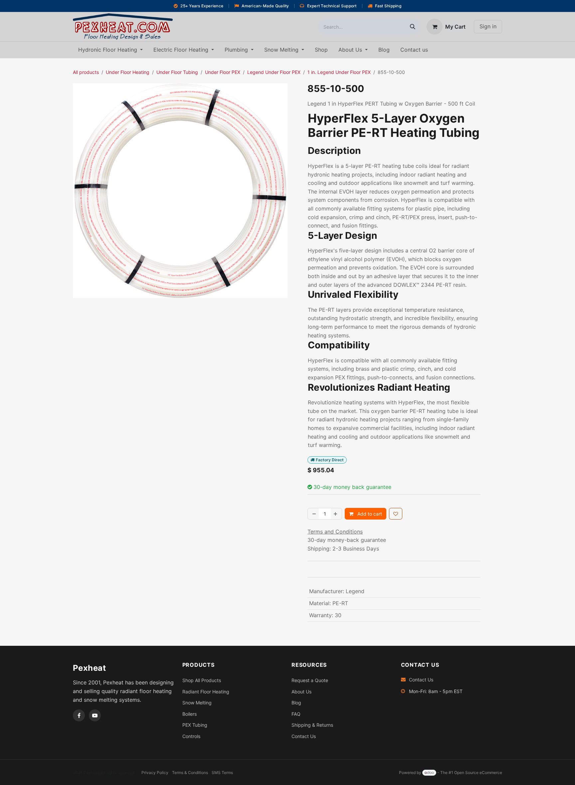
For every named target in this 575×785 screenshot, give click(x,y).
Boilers (189, 714)
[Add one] (336, 513)
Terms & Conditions (190, 772)
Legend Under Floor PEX (273, 72)
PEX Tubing (194, 725)
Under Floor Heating (127, 72)
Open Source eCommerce (478, 772)
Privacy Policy (154, 772)
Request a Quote (309, 680)
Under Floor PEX (222, 72)
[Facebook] (79, 715)
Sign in (487, 26)
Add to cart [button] (369, 514)
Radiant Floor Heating (205, 691)
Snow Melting (197, 702)
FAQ (295, 714)
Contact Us (303, 736)
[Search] (412, 26)
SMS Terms (222, 772)
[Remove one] (313, 513)
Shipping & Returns (312, 725)
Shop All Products (201, 680)
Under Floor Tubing (177, 72)
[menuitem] (110, 50)
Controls (191, 736)
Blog (296, 702)
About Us (301, 691)
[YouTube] (95, 715)
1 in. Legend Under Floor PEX (339, 72)
